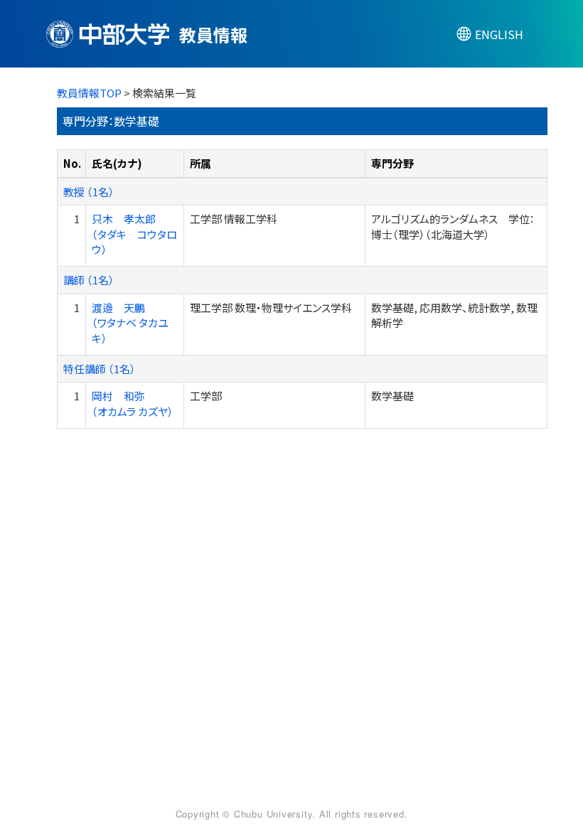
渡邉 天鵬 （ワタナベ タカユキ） (130, 323)
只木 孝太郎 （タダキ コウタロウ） (134, 234)
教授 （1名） (88, 191)
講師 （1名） (88, 279)
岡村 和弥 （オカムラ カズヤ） (132, 403)
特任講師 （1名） (99, 368)
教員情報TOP (89, 92)
